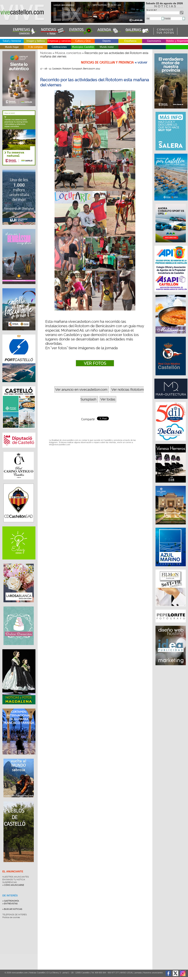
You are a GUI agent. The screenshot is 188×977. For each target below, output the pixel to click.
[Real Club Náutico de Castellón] (171, 377)
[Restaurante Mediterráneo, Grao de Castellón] (171, 335)
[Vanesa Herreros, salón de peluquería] (171, 484)
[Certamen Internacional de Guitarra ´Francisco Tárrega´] (18, 757)
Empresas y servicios (59, 40)
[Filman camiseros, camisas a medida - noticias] (171, 608)
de (148, 18)
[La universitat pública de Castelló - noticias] (18, 227)
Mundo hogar (12, 47)
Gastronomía (154, 40)
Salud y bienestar (12, 40)
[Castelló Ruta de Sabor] (18, 108)
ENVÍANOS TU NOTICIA (13, 879)
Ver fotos (95, 363)
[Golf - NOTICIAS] (18, 168)
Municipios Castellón (83, 47)
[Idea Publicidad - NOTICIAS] (171, 667)
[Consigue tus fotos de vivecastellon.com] (165, 33)
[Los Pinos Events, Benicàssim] (171, 526)
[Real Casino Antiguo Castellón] (18, 482)
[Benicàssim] (18, 286)
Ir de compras (35, 47)
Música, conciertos (68, 53)
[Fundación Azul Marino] (171, 568)
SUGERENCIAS (9, 882)
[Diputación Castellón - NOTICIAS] (18, 450)
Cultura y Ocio (83, 40)
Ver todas (107, 399)
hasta (167, 18)
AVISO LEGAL (126, 972)
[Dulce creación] (18, 647)
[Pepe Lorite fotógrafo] (171, 624)
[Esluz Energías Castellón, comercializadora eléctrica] (18, 562)
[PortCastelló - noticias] (18, 384)
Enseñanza (130, 40)
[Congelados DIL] (171, 442)
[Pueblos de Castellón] (18, 864)
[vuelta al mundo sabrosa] (18, 800)
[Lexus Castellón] (98, 22)
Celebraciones (59, 47)
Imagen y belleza (35, 40)
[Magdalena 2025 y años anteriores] (18, 707)
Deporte (106, 40)
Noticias (46, 53)
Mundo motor (107, 47)
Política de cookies (11, 917)
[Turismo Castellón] (18, 431)
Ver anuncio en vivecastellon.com (81, 389)
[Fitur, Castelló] (18, 333)
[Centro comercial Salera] (171, 152)
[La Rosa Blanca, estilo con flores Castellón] (18, 605)
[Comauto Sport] (171, 244)
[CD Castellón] (18, 524)
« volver (141, 62)
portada (138, 972)
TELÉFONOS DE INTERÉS (14, 914)
